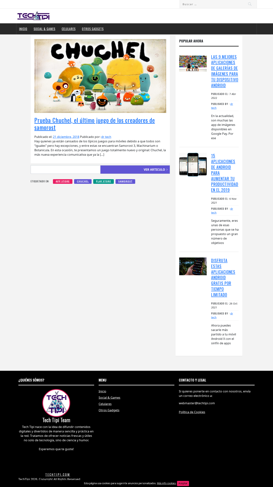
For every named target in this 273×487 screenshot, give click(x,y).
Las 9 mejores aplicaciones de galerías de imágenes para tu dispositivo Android (224, 71)
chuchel (83, 181)
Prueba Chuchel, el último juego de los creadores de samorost (94, 123)
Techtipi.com (57, 474)
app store (63, 181)
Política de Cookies (192, 412)
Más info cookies (166, 483)
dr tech (106, 137)
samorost (125, 181)
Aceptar (183, 483)
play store (103, 181)
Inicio (23, 29)
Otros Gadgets (93, 29)
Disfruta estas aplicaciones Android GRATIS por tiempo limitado (223, 277)
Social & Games (44, 29)
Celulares (69, 29)
